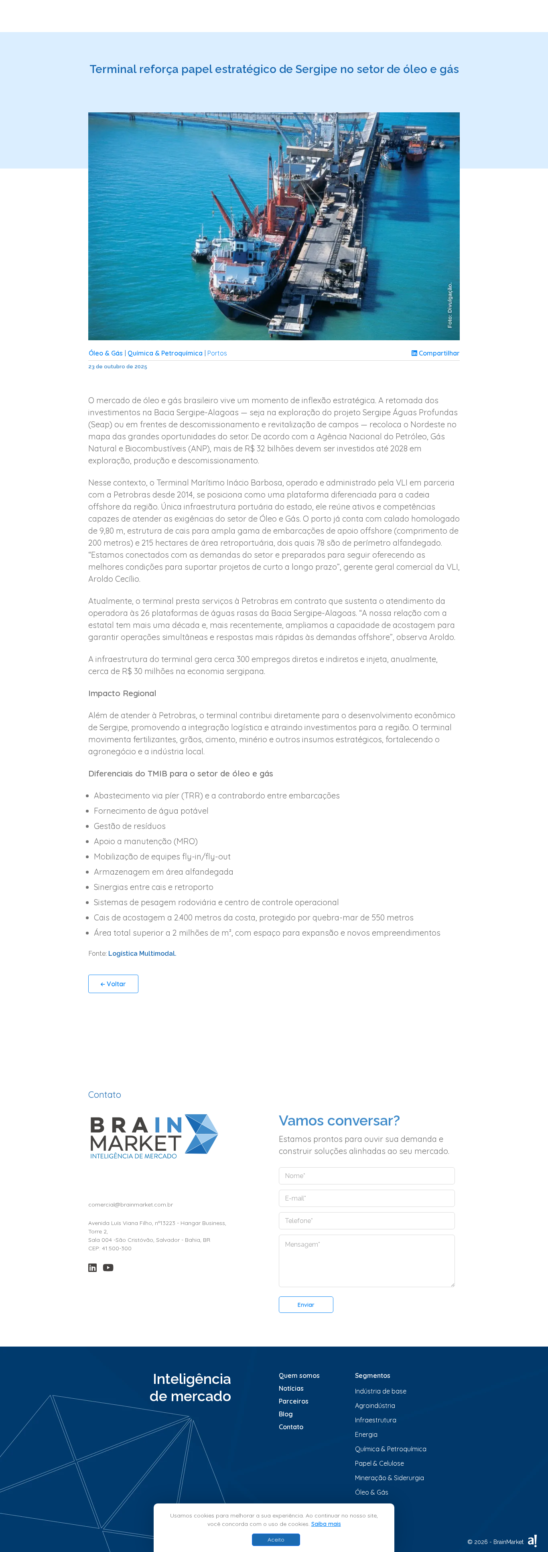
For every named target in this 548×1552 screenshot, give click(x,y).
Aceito (276, 1539)
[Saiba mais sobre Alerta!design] (532, 1541)
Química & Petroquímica (165, 353)
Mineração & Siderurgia (389, 1478)
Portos (217, 353)
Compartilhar (438, 353)
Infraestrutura (375, 1420)
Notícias (291, 1388)
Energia (366, 1434)
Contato (291, 1427)
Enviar (306, 1304)
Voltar (115, 984)
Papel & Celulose (379, 1463)
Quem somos (299, 1375)
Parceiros (294, 1401)
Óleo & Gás (106, 353)
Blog (286, 1414)
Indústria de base (380, 1391)
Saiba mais (326, 1524)
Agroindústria (375, 1406)
